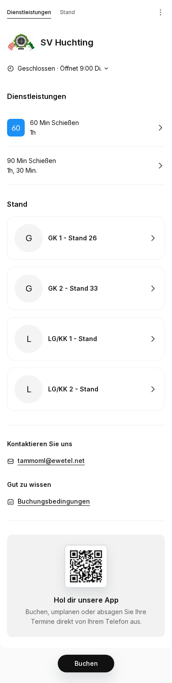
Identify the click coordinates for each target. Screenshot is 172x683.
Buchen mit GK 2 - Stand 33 (86, 288)
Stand (67, 12)
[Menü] (160, 12)
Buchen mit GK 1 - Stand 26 (86, 238)
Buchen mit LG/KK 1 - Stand (86, 339)
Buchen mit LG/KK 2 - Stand (86, 389)
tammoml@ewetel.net (51, 460)
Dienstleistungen (29, 12)
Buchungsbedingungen (54, 501)
